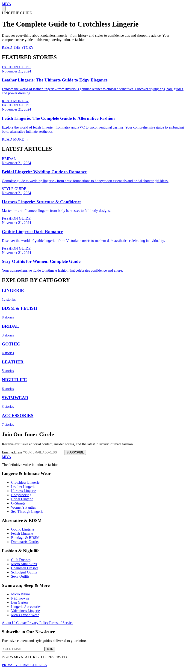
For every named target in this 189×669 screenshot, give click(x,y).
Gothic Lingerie (22, 529)
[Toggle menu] (4, 8)
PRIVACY (10, 665)
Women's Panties (23, 507)
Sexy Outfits (20, 576)
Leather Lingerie (23, 487)
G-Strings (18, 503)
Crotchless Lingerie (25, 482)
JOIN (49, 649)
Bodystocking (21, 495)
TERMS (24, 665)
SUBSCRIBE (75, 452)
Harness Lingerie (23, 491)
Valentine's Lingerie (25, 611)
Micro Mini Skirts (24, 564)
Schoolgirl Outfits (24, 572)
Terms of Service (61, 623)
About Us (9, 623)
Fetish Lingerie (22, 533)
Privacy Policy (38, 623)
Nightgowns (20, 598)
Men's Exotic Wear (25, 615)
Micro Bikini (20, 594)
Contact (21, 623)
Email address (12, 452)
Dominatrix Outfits (24, 542)
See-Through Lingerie (27, 511)
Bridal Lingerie (22, 499)
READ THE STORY (18, 47)
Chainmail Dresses (24, 568)
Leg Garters (19, 602)
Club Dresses (20, 560)
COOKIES (38, 665)
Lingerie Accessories (26, 607)
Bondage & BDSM (25, 538)
